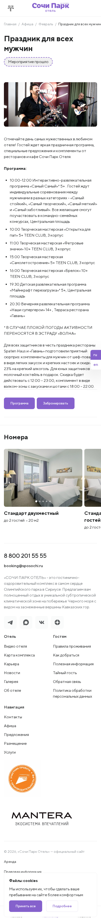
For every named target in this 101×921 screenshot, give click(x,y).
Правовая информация (22, 872)
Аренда (10, 862)
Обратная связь (67, 681)
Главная (10, 24)
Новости (12, 672)
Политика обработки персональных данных (72, 693)
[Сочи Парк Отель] (51, 8)
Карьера (11, 664)
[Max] (26, 622)
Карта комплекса (19, 655)
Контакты (13, 717)
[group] (43, 492)
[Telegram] (10, 622)
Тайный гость (65, 672)
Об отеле (12, 690)
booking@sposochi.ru (23, 565)
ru (95, 354)
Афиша (27, 24)
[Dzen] (57, 622)
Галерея (11, 681)
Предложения (16, 734)
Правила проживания (72, 646)
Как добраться (66, 655)
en (95, 364)
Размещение (15, 743)
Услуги (10, 752)
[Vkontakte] (41, 622)
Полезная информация (73, 664)
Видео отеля (15, 646)
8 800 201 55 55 (25, 555)
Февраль (45, 24)
